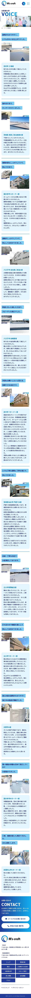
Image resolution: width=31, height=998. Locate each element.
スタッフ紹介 (23, 971)
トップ (8, 962)
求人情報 (8, 976)
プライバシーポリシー (18, 987)
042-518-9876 (16, 925)
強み (8, 967)
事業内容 (22, 962)
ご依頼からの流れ (22, 967)
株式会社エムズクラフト (9, 3)
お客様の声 (8, 971)
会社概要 (22, 976)
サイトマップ (5, 987)
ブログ (8, 980)
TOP (4, 28)
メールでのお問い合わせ (17, 919)
